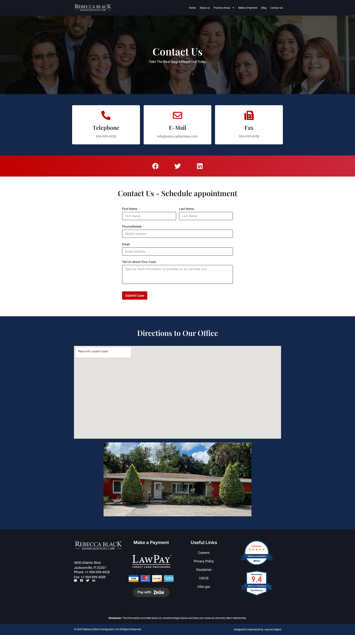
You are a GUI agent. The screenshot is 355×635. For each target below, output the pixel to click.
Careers (204, 553)
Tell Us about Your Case (139, 262)
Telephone (106, 127)
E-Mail (177, 127)
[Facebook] (155, 166)
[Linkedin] (199, 166)
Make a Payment (248, 7)
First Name (129, 209)
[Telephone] (106, 115)
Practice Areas (222, 7)
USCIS (204, 578)
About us (205, 7)
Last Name (186, 209)
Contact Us (276, 7)
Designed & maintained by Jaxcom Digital (257, 629)
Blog (263, 7)
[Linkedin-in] (93, 580)
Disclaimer (204, 570)
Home (192, 7)
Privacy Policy (204, 561)
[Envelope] (75, 580)
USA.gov (203, 587)
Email (126, 244)
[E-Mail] (177, 115)
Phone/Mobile (132, 226)
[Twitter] (177, 166)
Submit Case (134, 295)
